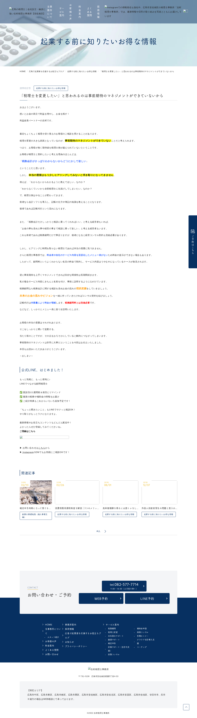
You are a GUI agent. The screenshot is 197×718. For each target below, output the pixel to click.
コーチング (142, 647)
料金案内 (79, 12)
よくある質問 (89, 11)
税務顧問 (112, 628)
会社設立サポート (116, 636)
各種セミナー (143, 636)
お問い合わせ (52, 654)
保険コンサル (142, 632)
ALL (98, 531)
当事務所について (49, 12)
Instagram (28, 452)
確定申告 (112, 643)
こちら (41, 448)
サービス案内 (61, 11)
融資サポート (114, 639)
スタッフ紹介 (53, 637)
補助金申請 (142, 628)
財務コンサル (113, 654)
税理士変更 (113, 632)
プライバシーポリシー (76, 646)
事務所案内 (70, 624)
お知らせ (69, 641)
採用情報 (98, 12)
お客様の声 (70, 11)
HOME (48, 624)
